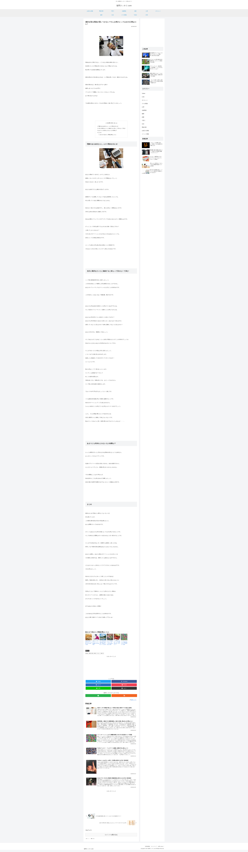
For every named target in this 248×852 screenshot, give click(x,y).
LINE (143, 97)
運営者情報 (147, 846)
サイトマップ (154, 846)
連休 (87, 653)
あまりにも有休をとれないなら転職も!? (107, 130)
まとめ (99, 132)
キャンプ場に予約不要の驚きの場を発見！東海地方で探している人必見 (103, 643)
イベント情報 (145, 134)
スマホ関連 (145, 103)
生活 (143, 124)
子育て (143, 120)
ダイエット (145, 100)
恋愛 (143, 117)
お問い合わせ (160, 846)
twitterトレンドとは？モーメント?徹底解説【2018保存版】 (95, 643)
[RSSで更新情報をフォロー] (124, 695)
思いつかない (97, 653)
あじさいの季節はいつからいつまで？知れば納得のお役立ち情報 (110, 643)
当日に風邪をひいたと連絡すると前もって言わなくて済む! (111, 128)
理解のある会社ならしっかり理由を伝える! (108, 126)
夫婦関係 (144, 110)
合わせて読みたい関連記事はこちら (108, 134)
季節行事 (144, 127)
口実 (103, 653)
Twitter (88, 650)
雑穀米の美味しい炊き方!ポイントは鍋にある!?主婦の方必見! (88, 643)
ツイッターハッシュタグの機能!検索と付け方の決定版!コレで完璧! (124, 643)
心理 (143, 107)
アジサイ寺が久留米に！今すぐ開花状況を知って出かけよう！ (117, 643)
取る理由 (91, 653)
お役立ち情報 (145, 130)
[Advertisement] (111, 31)
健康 (143, 113)
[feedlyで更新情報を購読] (98, 695)
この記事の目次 (109, 123)
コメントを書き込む (111, 834)
